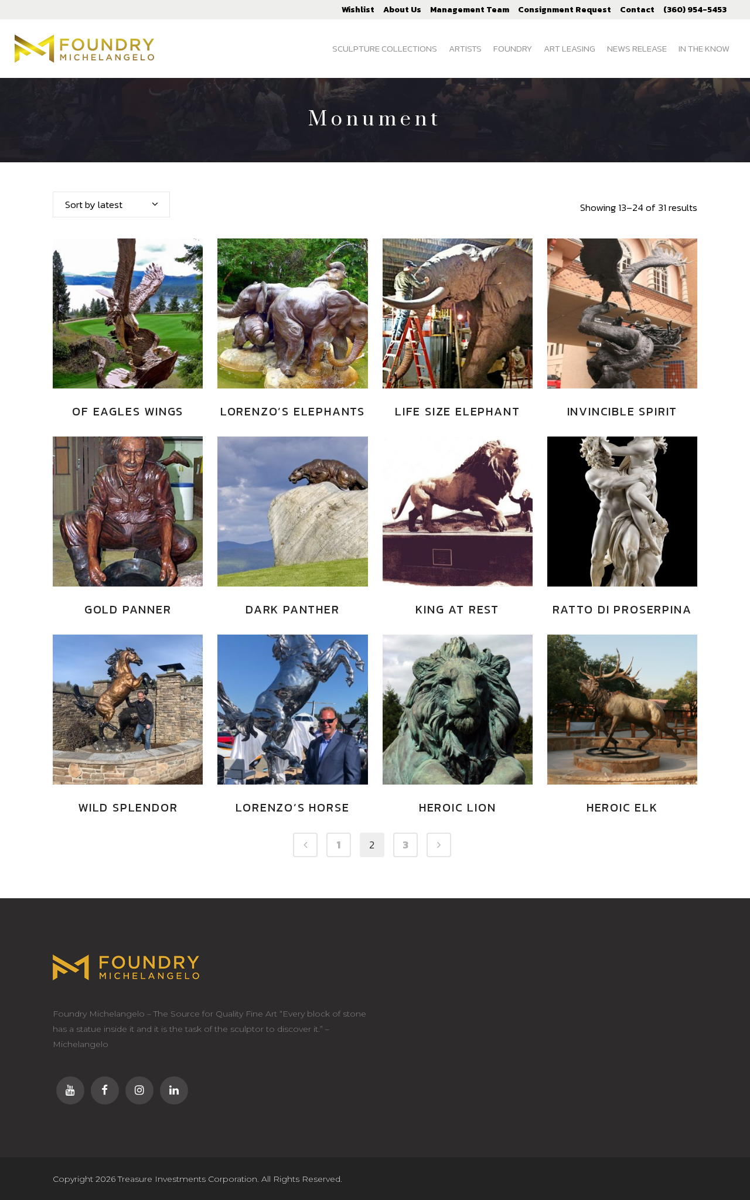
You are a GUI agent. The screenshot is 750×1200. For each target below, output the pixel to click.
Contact (637, 10)
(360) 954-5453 (695, 10)
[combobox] (111, 204)
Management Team (469, 10)
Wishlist (358, 10)
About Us (402, 10)
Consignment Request (564, 10)
